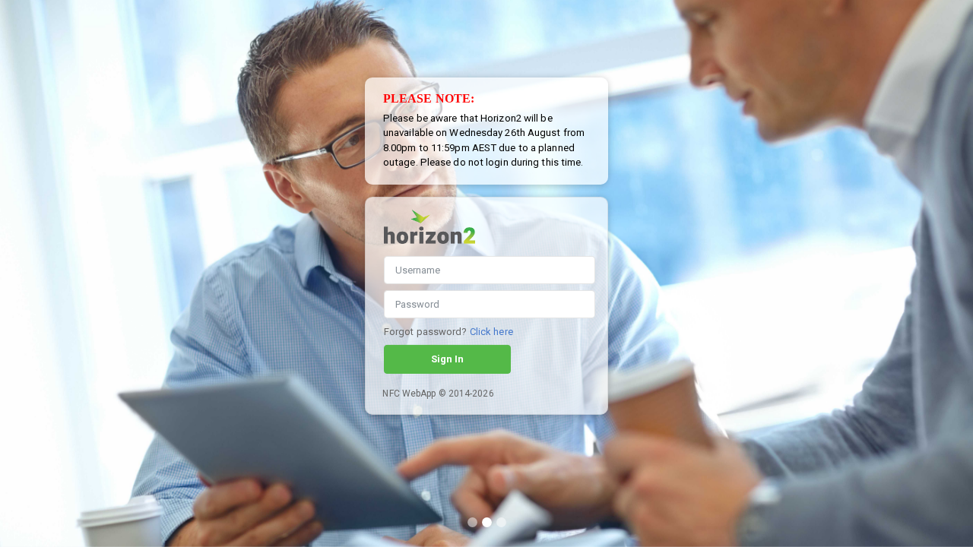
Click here (491, 331)
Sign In (447, 359)
